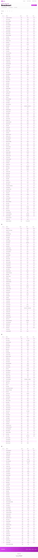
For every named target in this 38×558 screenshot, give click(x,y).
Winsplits (16, 7)
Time (33, 226)
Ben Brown (20, 555)
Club (27, 226)
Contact (21, 556)
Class (20, 226)
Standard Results (4, 7)
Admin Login (17, 556)
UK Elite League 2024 (5, 3)
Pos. (3, 226)
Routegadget (11, 7)
